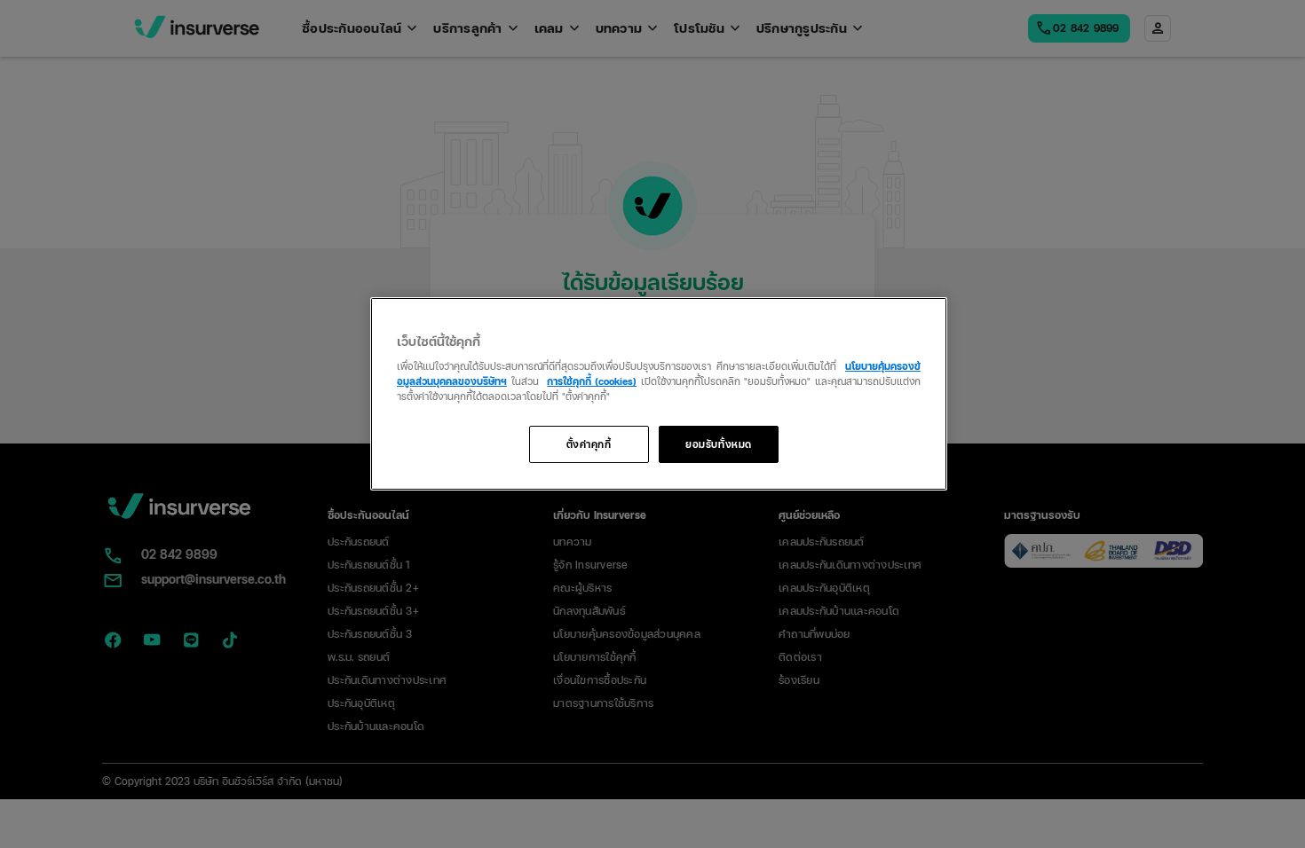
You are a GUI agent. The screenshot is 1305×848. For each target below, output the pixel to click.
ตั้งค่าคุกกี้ (589, 443)
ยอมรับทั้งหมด (718, 443)
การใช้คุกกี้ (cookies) (592, 380)
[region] (658, 394)
